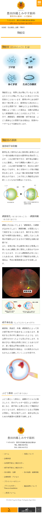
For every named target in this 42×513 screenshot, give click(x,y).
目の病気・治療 (10, 472)
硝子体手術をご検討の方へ (14, 468)
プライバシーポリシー (12, 481)
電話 (9, 511)
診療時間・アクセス (11, 477)
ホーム (6, 454)
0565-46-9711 (26, 23)
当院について (29, 454)
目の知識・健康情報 (31, 472)
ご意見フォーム (10, 493)
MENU (39, 4)
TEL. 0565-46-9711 (21, 445)
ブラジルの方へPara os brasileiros (10, 487)
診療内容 (7, 458)
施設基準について (30, 486)
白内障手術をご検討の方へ (14, 463)
